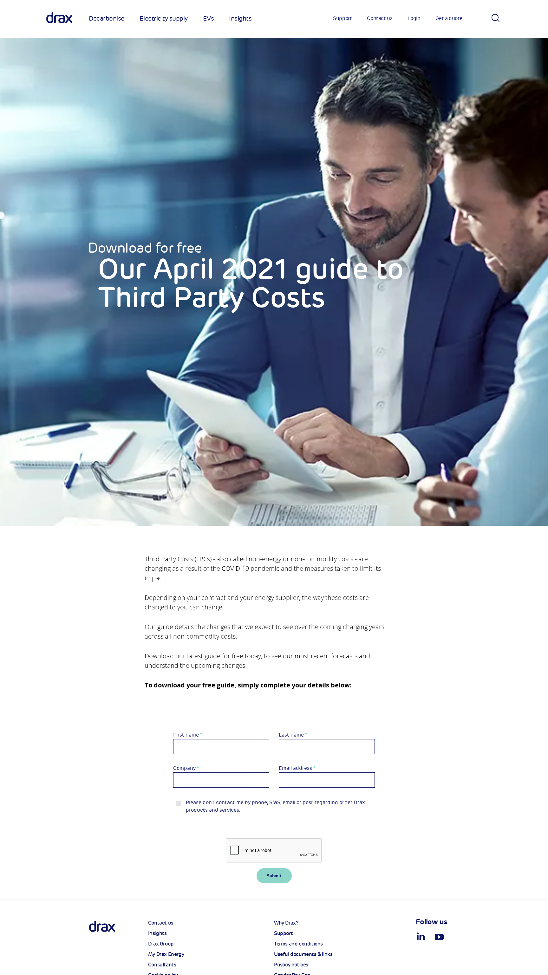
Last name (293, 735)
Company (186, 768)
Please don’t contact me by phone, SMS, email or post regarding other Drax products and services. (275, 806)
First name (187, 735)
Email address (297, 768)
